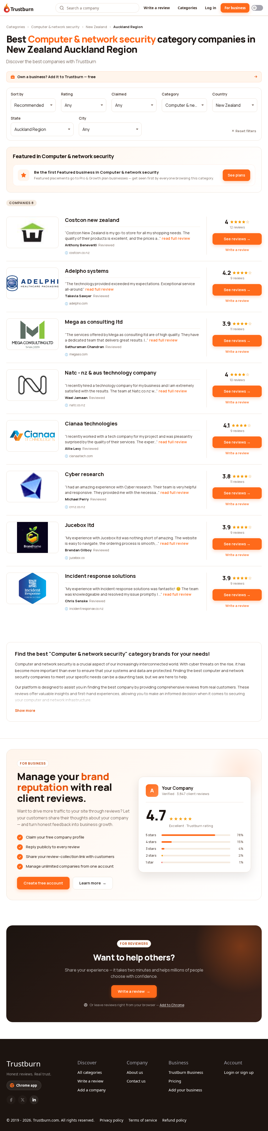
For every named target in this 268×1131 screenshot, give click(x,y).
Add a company (91, 1089)
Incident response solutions (100, 575)
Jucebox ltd (79, 525)
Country (219, 94)
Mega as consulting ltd (94, 321)
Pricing (175, 1081)
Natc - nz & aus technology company (110, 372)
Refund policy (174, 1120)
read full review (176, 238)
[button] (33, 105)
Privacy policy (111, 1120)
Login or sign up (239, 1072)
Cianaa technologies (91, 423)
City (82, 118)
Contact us (136, 1081)
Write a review (157, 7)
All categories (89, 1072)
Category (170, 94)
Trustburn (24, 1064)
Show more (25, 711)
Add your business (185, 1089)
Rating (67, 94)
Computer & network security (55, 26)
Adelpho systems (87, 270)
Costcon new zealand (92, 219)
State (16, 118)
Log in (210, 7)
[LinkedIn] (34, 1099)
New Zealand (96, 26)
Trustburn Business (186, 1072)
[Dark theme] (257, 8)
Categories (187, 7)
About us (135, 1072)
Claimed (118, 94)
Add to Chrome (172, 1004)
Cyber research (84, 474)
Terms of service (143, 1120)
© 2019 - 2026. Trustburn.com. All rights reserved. (50, 1120)
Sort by (17, 94)
